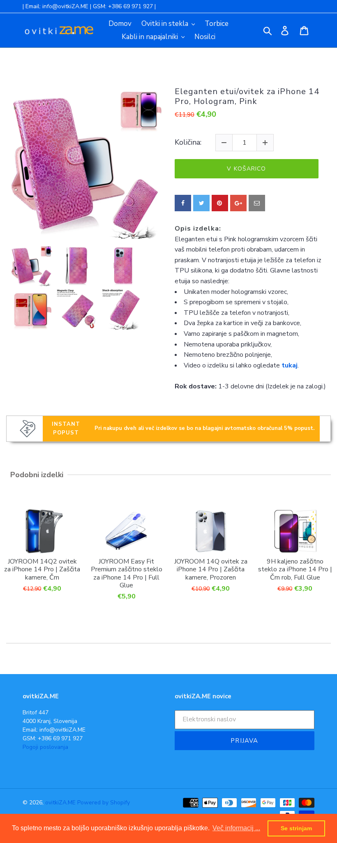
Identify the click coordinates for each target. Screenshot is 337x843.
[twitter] (201, 203)
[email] (257, 203)
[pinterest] (220, 203)
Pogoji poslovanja (45, 747)
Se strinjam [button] (296, 828)
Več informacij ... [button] (236, 828)
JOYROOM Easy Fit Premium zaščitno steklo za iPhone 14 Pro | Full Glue (126, 573)
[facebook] (183, 203)
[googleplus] (238, 203)
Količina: (188, 142)
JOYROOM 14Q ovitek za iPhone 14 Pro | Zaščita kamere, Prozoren (210, 569)
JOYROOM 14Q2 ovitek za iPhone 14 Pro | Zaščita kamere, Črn (42, 569)
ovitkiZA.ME (60, 802)
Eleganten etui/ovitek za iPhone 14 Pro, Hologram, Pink (247, 96)
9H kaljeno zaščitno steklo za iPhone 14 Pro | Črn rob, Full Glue (295, 569)
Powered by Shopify (103, 802)
